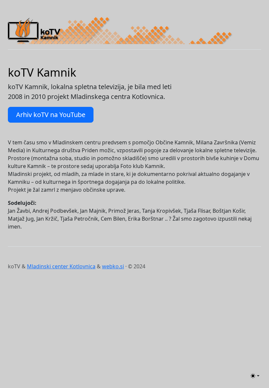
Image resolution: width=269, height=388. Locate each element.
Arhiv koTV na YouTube (50, 114)
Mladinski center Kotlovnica (61, 266)
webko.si (113, 266)
